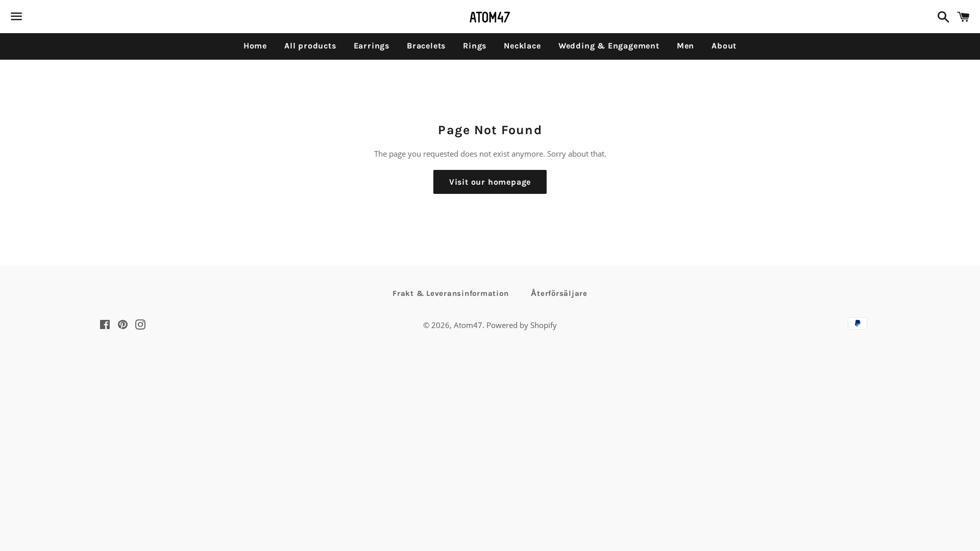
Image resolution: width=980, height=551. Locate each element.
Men (685, 46)
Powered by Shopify (521, 325)
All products (310, 46)
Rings (474, 46)
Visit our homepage (490, 182)
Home (255, 46)
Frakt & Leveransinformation (450, 293)
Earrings (371, 46)
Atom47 (468, 325)
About (724, 46)
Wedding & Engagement (608, 46)
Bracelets (426, 46)
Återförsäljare (559, 293)
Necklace (522, 46)
